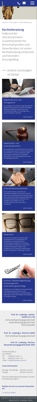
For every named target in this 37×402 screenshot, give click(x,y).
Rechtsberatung (25, 22)
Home (4, 22)
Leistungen (13, 22)
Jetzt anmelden (10, 393)
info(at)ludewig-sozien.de (17, 360)
